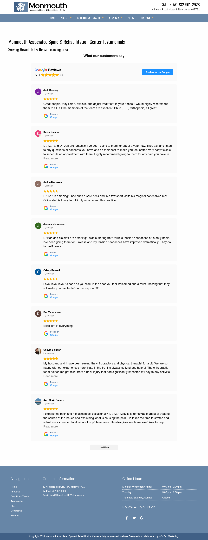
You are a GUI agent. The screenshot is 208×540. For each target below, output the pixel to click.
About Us (15, 491)
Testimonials (17, 501)
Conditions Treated (89, 18)
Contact (145, 18)
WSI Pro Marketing (168, 536)
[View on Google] (38, 91)
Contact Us (16, 510)
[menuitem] (51, 18)
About (65, 18)
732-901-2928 (189, 4)
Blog (131, 18)
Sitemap (15, 515)
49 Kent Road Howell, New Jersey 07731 (176, 9)
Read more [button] (50, 158)
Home (52, 18)
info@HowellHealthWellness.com (67, 495)
